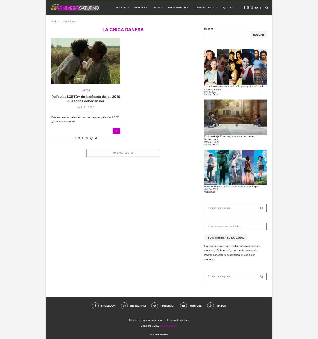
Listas (156, 7)
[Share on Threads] (91, 138)
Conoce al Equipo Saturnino (145, 320)
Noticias (121, 7)
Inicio (54, 21)
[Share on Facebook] (75, 138)
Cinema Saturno (168, 325)
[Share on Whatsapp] (87, 138)
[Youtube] (256, 7)
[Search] (266, 7)
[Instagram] (248, 7)
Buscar (208, 28)
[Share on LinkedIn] (83, 138)
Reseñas (139, 7)
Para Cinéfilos (177, 7)
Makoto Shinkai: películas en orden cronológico (231, 186)
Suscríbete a (226, 237)
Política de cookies (178, 320)
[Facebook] (244, 7)
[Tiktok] (260, 7)
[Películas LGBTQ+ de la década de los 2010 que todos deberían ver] (85, 61)
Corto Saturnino (204, 7)
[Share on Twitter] (79, 138)
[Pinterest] (252, 7)
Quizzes (228, 7)
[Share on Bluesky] (96, 138)
